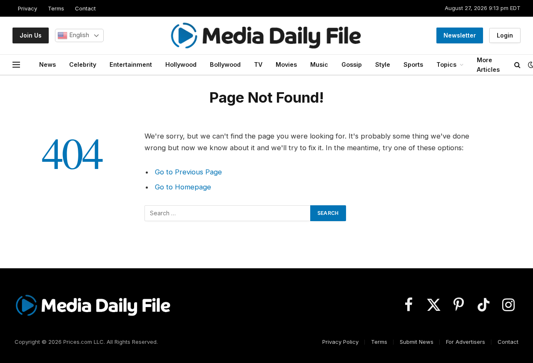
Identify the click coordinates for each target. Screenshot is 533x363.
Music (319, 64)
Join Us (31, 35)
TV (258, 64)
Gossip (351, 64)
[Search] (517, 64)
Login (505, 35)
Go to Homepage (183, 187)
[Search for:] (227, 213)
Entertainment (131, 64)
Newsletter (459, 35)
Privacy (27, 8)
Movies (286, 64)
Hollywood (181, 64)
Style (382, 64)
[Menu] (16, 64)
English (78, 35)
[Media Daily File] (266, 35)
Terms (56, 8)
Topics (446, 64)
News (47, 64)
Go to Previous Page (188, 172)
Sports (413, 64)
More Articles (488, 64)
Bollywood (225, 64)
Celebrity (82, 64)
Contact (85, 8)
